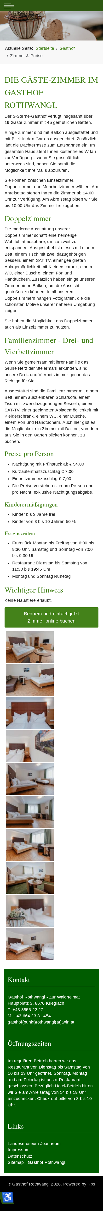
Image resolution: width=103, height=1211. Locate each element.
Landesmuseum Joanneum (34, 1143)
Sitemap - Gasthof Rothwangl (36, 1162)
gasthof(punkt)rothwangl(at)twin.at (41, 1022)
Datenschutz (20, 1156)
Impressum (18, 1149)
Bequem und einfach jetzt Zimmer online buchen (51, 617)
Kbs (91, 1184)
